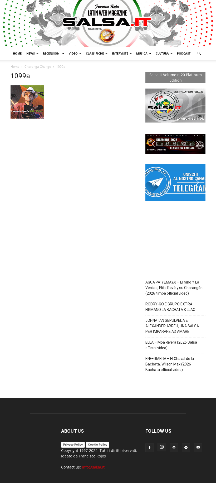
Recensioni (52, 53)
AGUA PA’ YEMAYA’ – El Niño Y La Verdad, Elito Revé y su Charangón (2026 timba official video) (174, 287)
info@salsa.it (93, 467)
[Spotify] (186, 447)
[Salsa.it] (108, 23)
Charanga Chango (37, 66)
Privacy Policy (73, 444)
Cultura (162, 53)
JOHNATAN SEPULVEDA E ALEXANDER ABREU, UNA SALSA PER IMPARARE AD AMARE (172, 326)
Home (17, 53)
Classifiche (95, 53)
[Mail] (174, 447)
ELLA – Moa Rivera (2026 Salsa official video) (171, 345)
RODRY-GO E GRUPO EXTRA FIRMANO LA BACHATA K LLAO (170, 307)
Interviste (120, 53)
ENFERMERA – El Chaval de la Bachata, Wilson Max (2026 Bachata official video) (169, 364)
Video (73, 53)
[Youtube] (198, 447)
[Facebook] (149, 447)
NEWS (30, 53)
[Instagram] (162, 447)
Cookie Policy (97, 444)
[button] (199, 53)
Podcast (183, 53)
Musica (142, 53)
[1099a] (27, 117)
